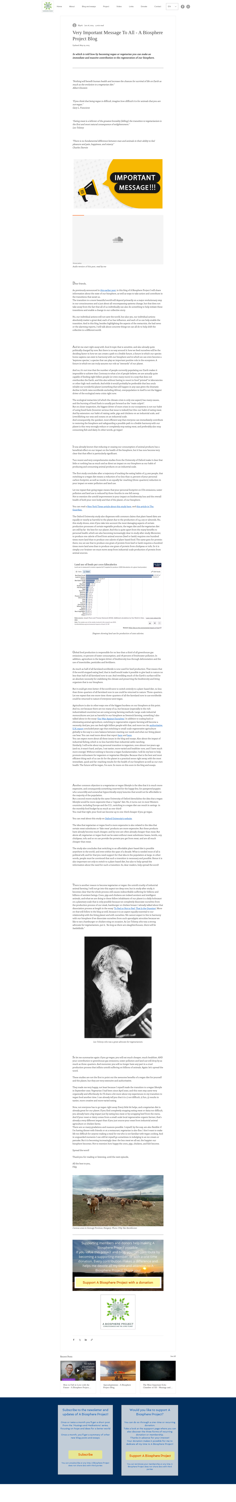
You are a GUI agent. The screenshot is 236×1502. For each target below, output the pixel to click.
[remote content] (118, 240)
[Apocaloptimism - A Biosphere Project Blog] (118, 1371)
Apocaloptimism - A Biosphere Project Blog (117, 1386)
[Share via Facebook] (74, 1340)
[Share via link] (92, 1340)
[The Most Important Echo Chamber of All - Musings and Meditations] (158, 1371)
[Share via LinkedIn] (86, 1340)
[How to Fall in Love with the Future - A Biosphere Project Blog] (78, 1371)
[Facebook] (182, 6)
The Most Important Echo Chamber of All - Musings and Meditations (156, 1386)
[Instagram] (188, 6)
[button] (72, 6)
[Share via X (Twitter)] (80, 1340)
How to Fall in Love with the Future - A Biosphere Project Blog (76, 1386)
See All (173, 1356)
